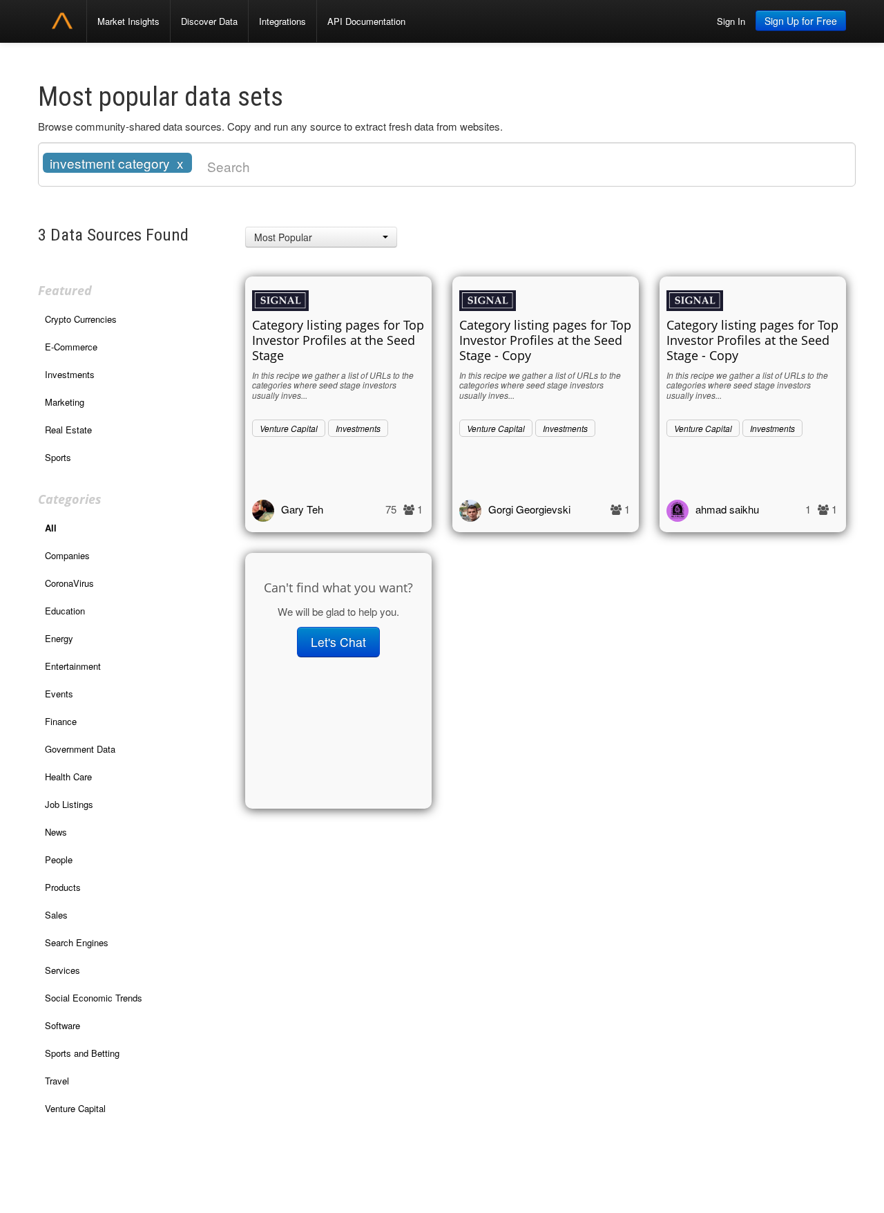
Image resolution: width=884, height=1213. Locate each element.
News (56, 831)
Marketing (64, 401)
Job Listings (69, 804)
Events (59, 693)
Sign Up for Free (801, 21)
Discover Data (209, 21)
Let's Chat (338, 641)
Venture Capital (75, 1108)
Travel (57, 1080)
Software (62, 1025)
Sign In (731, 21)
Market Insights (128, 21)
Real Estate (68, 429)
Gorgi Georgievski (529, 509)
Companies (67, 555)
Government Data (80, 748)
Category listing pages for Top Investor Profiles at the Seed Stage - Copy (545, 340)
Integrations (282, 21)
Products (63, 887)
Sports (58, 457)
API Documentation (366, 21)
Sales (56, 914)
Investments (70, 374)
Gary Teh (302, 509)
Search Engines (76, 942)
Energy (59, 638)
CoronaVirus (69, 583)
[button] (321, 237)
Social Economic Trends (93, 997)
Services (62, 970)
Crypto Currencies (81, 319)
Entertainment (73, 666)
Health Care (68, 776)
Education (65, 610)
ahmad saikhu (727, 509)
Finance (61, 721)
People (59, 859)
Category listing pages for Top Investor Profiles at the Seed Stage (338, 340)
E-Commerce (71, 346)
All (51, 527)
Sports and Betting (82, 1053)
